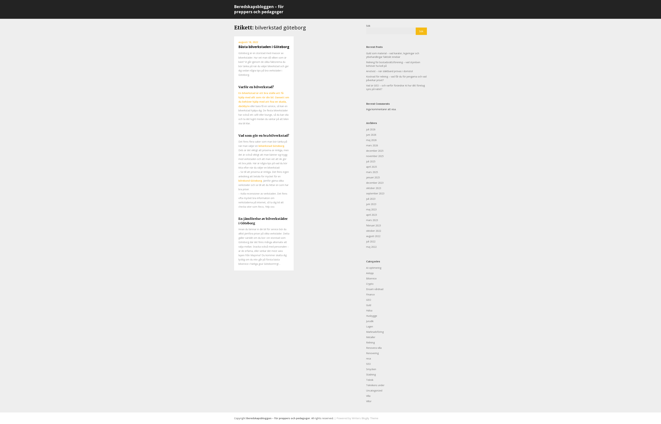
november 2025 (375, 156)
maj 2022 (371, 246)
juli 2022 (370, 241)
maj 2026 (371, 140)
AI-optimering (373, 267)
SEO (368, 363)
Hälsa (369, 310)
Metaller (370, 337)
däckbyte (244, 106)
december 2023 (375, 182)
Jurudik (370, 321)
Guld (368, 305)
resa (368, 358)
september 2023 (375, 193)
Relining (370, 342)
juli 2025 (370, 161)
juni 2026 (371, 134)
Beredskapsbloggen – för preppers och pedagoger (259, 9)
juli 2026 (370, 129)
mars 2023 (372, 220)
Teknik (369, 379)
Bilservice (371, 278)
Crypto (370, 283)
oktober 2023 (373, 188)
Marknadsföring (375, 331)
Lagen (369, 326)
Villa (368, 395)
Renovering (372, 353)
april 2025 (371, 166)
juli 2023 (370, 198)
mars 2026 (372, 145)
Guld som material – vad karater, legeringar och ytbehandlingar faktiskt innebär (392, 55)
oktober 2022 (373, 230)
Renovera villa (374, 347)
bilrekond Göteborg (250, 180)
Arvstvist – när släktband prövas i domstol (389, 71)
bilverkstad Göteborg (271, 146)
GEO (368, 299)
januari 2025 (373, 177)
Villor (368, 401)
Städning (371, 374)
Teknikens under (375, 385)
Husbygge (371, 315)
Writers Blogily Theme (365, 418)
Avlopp (370, 273)
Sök (368, 25)
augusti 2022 (373, 236)
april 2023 (371, 214)
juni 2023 (371, 204)
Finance (370, 294)
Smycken (371, 369)
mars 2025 (372, 172)
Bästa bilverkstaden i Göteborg (263, 47)
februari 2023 (373, 225)
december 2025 (375, 150)
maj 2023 (371, 209)
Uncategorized (374, 390)
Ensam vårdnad (374, 289)
